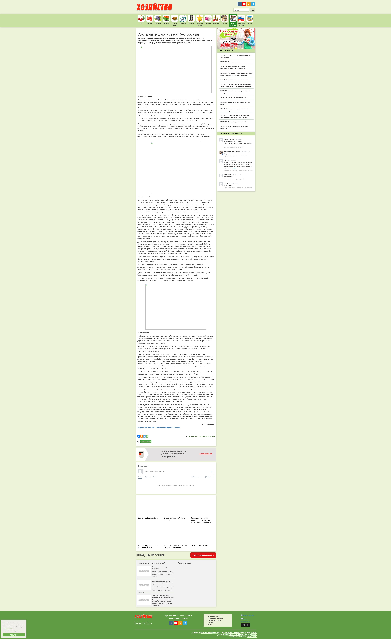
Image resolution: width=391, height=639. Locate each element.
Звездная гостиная (200, 24)
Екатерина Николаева (232, 151)
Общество (216, 24)
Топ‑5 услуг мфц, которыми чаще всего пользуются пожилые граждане (236, 74)
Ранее (155, 477)
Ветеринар (191, 24)
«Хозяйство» (252, 636)
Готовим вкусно (174, 24)
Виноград (158, 24)
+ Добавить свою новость (203, 555)
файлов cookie (7, 629)
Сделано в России (241, 24)
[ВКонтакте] (240, 4)
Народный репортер (215, 616)
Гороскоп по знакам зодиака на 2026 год (235, 156)
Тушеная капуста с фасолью (234, 80)
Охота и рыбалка (233, 24)
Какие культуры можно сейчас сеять (235, 103)
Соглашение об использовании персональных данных (237, 634)
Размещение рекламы (215, 618)
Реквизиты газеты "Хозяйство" (214, 621)
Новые (140, 477)
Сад (141, 24)
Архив (250, 24)
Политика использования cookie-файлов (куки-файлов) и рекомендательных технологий (224, 632)
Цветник (166, 24)
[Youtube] (244, 4)
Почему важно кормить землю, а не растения (235, 56)
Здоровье (183, 24)
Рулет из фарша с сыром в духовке (234, 179)
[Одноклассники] (249, 4)
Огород (149, 24)
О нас (210, 624)
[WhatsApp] (147, 436)
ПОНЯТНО (14, 635)
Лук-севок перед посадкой (233, 97)
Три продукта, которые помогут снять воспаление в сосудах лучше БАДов (235, 85)
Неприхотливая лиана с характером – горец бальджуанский (233, 67)
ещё (235, 168)
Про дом (224, 24)
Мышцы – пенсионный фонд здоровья (234, 127)
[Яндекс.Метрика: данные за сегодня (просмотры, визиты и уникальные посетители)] (247, 615)
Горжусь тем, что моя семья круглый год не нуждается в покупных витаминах (246, 187)
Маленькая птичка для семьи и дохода (235, 92)
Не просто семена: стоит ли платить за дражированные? (234, 110)
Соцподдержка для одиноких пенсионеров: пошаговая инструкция (234, 116)
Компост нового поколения (234, 62)
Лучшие (147, 477)
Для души (208, 24)
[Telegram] (253, 4)
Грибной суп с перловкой (233, 122)
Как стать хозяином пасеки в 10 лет (234, 147)
